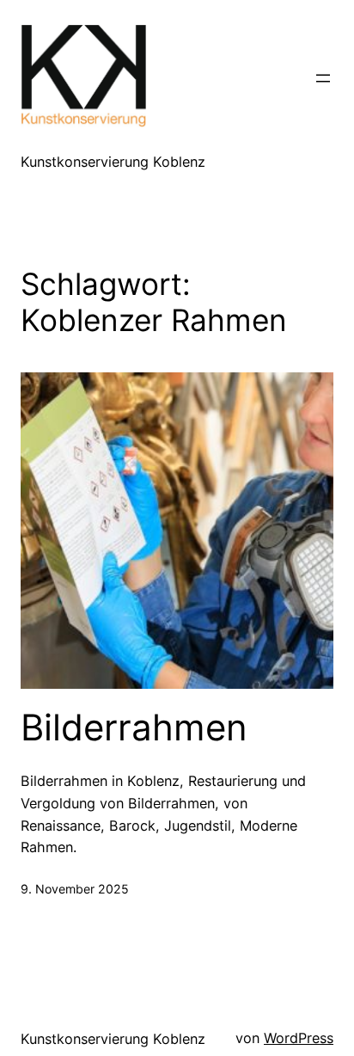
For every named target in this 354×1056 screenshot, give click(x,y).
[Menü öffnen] (323, 78)
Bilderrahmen (134, 727)
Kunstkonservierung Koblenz (113, 161)
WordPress (298, 1038)
